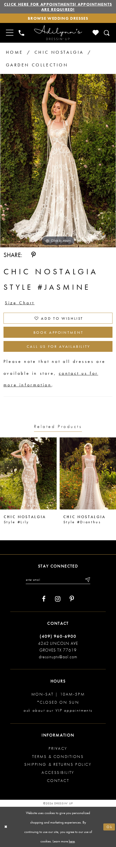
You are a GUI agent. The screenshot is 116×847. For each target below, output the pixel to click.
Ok (109, 827)
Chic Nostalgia (59, 52)
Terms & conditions (58, 756)
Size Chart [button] (20, 303)
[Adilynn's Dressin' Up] (58, 33)
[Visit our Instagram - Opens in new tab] (57, 598)
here (72, 841)
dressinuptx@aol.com (58, 657)
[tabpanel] (58, 160)
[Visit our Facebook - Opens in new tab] (44, 598)
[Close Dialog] (6, 827)
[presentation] (30, 473)
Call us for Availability (59, 346)
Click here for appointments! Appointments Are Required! (58, 7)
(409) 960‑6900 (58, 636)
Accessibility (58, 772)
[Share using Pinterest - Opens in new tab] (33, 254)
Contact (58, 780)
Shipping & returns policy (57, 764)
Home (14, 52)
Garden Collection (37, 65)
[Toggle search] (106, 33)
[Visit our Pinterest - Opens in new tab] (72, 598)
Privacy (58, 748)
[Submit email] (87, 579)
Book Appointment (58, 332)
